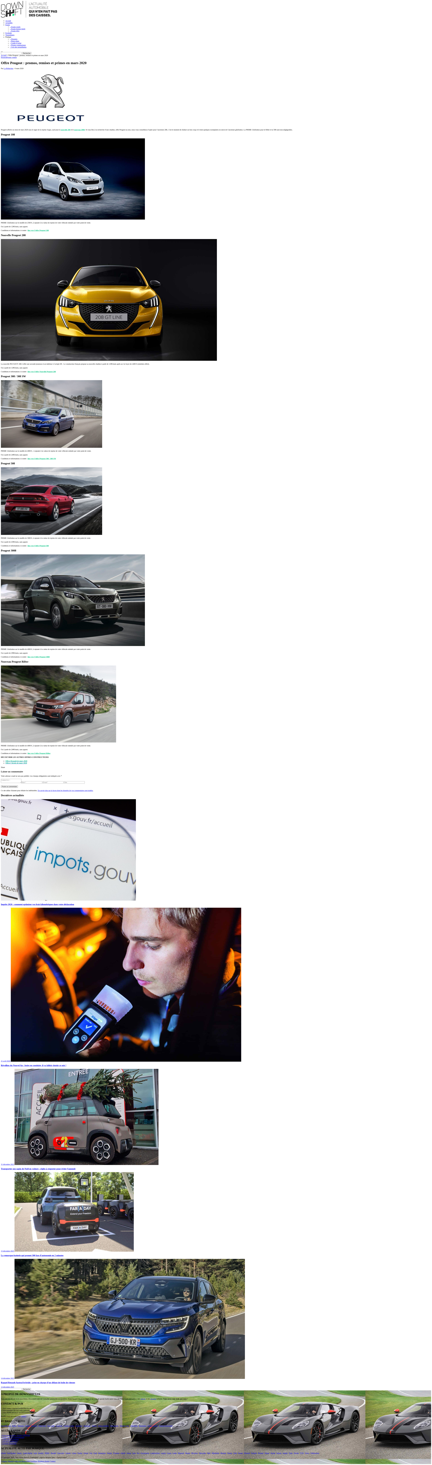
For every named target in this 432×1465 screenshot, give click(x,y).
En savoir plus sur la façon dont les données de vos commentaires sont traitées (65, 790)
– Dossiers (13, 39)
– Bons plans (14, 41)
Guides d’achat (69, 1426)
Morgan (223, 1453)
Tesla (290, 1453)
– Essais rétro (14, 31)
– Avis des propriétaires (18, 47)
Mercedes (202, 1453)
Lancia (163, 1453)
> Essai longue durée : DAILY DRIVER (15, 1435)
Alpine (19, 1453)
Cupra (74, 1453)
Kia (138, 1453)
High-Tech (42, 1426)
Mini (208, 1453)
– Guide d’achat (15, 43)
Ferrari (86, 1453)
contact (23, 1416)
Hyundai (116, 1453)
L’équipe (4, 1461)
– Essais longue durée (17, 29)
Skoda (273, 1453)
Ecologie (8, 33)
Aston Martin (27, 1453)
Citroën (68, 1453)
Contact (52, 1461)
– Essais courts (15, 27)
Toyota (296, 1453)
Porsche (254, 1453)
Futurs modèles (103, 1426)
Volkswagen (314, 1453)
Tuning (94, 1426)
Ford (95, 1453)
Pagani (240, 1453)
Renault (260, 1453)
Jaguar (129, 1453)
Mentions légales (44, 1461)
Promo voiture (12, 57)
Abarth (3, 1453)
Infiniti (123, 1453)
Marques (21, 1426)
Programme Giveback (29, 1461)
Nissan (229, 1453)
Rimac (267, 1453)
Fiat (91, 1453)
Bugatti (53, 1453)
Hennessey (102, 1453)
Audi (35, 1453)
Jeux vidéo (51, 1426)
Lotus (175, 1453)
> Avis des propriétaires (9, 1441)
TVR (302, 1453)
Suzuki (285, 1453)
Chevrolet (60, 1453)
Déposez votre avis (14, 1461)
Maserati (181, 1453)
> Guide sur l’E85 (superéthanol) (12, 1437)
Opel (235, 1453)
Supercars (86, 1426)
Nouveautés (114, 1426)
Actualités (8, 23)
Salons (27, 1426)
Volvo (307, 1453)
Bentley (41, 1453)
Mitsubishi (215, 1453)
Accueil (8, 21)
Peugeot (4, 57)
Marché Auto (124, 1426)
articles (143, 1399)
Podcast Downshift (165, 1426)
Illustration (142, 1426)
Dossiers (34, 1426)
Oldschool (134, 1426)
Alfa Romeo (11, 1453)
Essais (7, 25)
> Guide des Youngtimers (10, 1439)
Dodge (80, 1453)
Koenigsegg (145, 1453)
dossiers (153, 1399)
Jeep (134, 1453)
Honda (109, 1453)
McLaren (194, 1453)
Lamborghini (155, 1453)
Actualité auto (6, 1426)
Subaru (278, 1453)
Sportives (79, 1426)
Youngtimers (9, 35)
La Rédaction (8, 68)
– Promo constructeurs (18, 45)
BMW (47, 1453)
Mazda (187, 1453)
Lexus (169, 1453)
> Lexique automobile (9, 1443)
